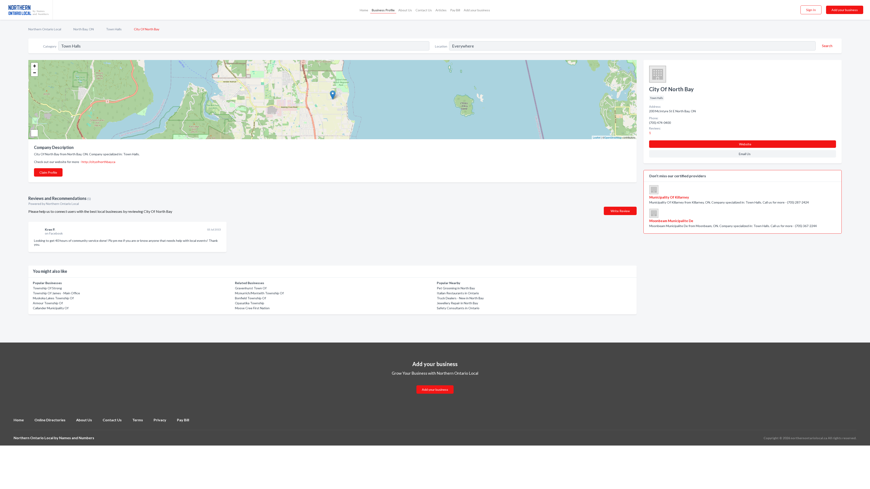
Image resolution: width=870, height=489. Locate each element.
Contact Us (424, 10)
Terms (137, 420)
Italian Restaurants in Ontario (458, 293)
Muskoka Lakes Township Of (53, 298)
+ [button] (34, 66)
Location (441, 46)
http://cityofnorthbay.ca (98, 162)
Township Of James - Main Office (56, 293)
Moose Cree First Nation (252, 308)
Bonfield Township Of (250, 298)
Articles (441, 10)
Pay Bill (455, 10)
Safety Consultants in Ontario (458, 308)
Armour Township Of (48, 303)
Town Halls (114, 29)
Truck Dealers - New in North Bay (460, 298)
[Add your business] (435, 384)
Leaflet (596, 137)
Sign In (811, 10)
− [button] (34, 73)
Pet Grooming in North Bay (456, 288)
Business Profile (383, 10)
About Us (405, 10)
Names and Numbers (76, 438)
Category (49, 46)
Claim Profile (48, 172)
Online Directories (49, 420)
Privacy (160, 420)
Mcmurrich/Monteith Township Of (259, 293)
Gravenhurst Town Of (250, 288)
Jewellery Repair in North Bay (457, 303)
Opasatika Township (249, 303)
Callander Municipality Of (50, 308)
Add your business (477, 10)
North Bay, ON (83, 29)
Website (745, 144)
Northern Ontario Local (44, 29)
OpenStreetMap (613, 137)
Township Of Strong (47, 288)
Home (364, 10)
